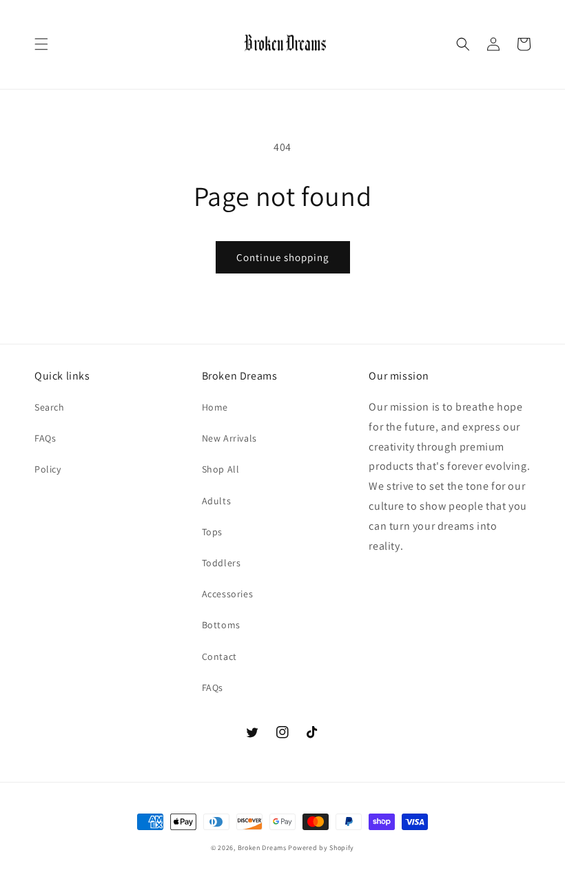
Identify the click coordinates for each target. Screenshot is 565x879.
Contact (219, 656)
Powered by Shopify (321, 847)
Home (215, 407)
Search (49, 407)
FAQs (45, 438)
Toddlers (221, 563)
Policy (47, 469)
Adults (217, 501)
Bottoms (221, 625)
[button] (41, 44)
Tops (212, 532)
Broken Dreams (262, 847)
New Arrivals (229, 438)
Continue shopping (282, 257)
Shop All (221, 469)
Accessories (228, 594)
